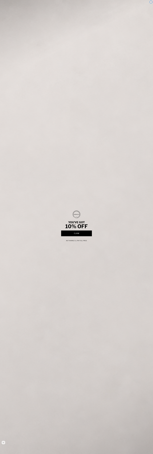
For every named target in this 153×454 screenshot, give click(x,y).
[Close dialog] (151, 2)
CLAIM (76, 233)
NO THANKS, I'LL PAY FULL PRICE (76, 240)
